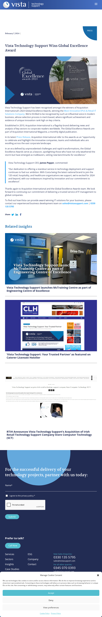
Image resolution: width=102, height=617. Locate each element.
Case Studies (12, 569)
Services (9, 554)
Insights (9, 564)
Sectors (9, 559)
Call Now (12, 545)
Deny (51, 600)
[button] (98, 575)
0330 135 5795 (65, 557)
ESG (30, 554)
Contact (32, 564)
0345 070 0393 (65, 567)
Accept (51, 593)
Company (33, 559)
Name (8, 485)
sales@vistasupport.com (64, 561)
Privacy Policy (56, 613)
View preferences (51, 607)
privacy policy (27, 495)
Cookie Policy (45, 613)
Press (90, 30)
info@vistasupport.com (64, 571)
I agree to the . (22, 495)
